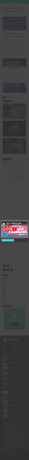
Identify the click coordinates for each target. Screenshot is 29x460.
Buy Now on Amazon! (8, 240)
